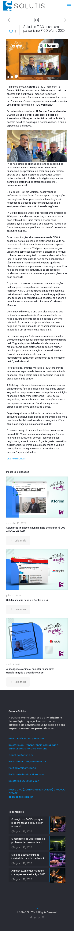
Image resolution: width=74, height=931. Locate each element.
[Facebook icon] (31, 917)
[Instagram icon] (43, 917)
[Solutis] (24, 5)
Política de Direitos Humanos (26, 774)
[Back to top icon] (37, 908)
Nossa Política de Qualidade (26, 738)
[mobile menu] (69, 5)
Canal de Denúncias (21, 755)
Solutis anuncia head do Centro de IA (27, 600)
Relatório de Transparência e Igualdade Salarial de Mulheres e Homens (33, 746)
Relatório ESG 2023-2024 (24, 781)
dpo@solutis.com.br (21, 796)
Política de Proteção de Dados (27, 761)
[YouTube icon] (35, 917)
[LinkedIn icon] (39, 917)
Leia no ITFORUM (16, 458)
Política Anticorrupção (22, 768)
